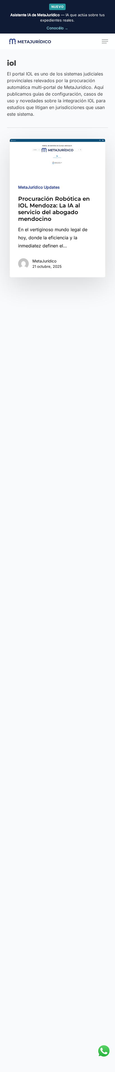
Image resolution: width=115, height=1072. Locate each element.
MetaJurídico (44, 261)
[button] (105, 41)
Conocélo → (57, 28)
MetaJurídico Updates (39, 187)
